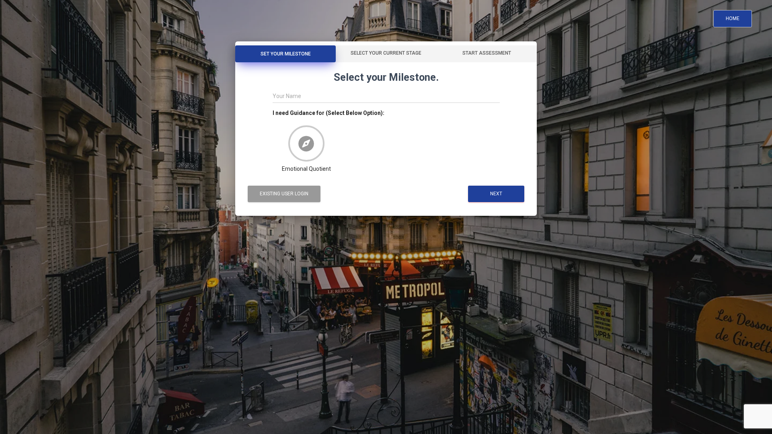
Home (732, 18)
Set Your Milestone (286, 54)
